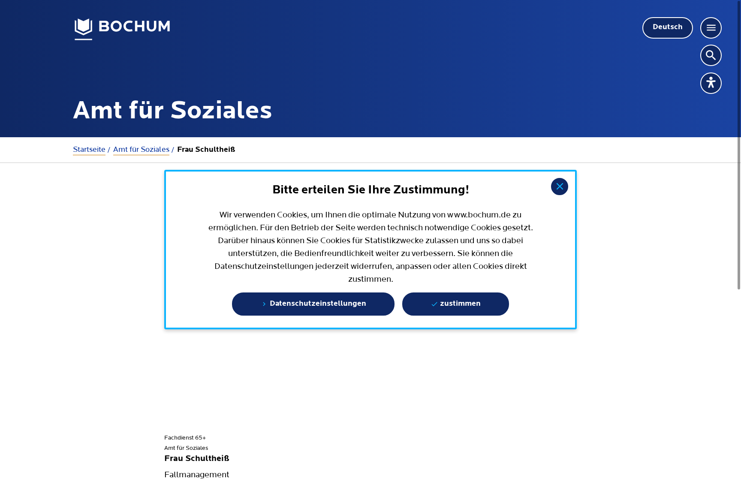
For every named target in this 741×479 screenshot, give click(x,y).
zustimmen (459, 304)
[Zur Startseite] (122, 29)
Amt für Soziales (141, 149)
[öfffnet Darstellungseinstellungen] (711, 83)
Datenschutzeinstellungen (317, 304)
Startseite (89, 149)
